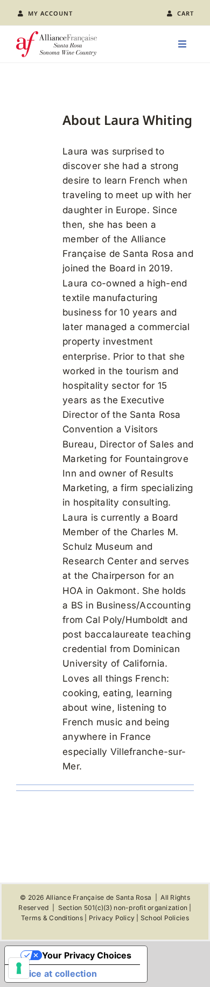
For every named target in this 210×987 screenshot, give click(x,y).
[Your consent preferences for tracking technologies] (19, 968)
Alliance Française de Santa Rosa (98, 897)
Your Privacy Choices (86, 955)
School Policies (165, 918)
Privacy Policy (112, 918)
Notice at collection (55, 973)
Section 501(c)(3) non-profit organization (122, 908)
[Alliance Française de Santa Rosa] (56, 35)
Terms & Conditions (52, 918)
